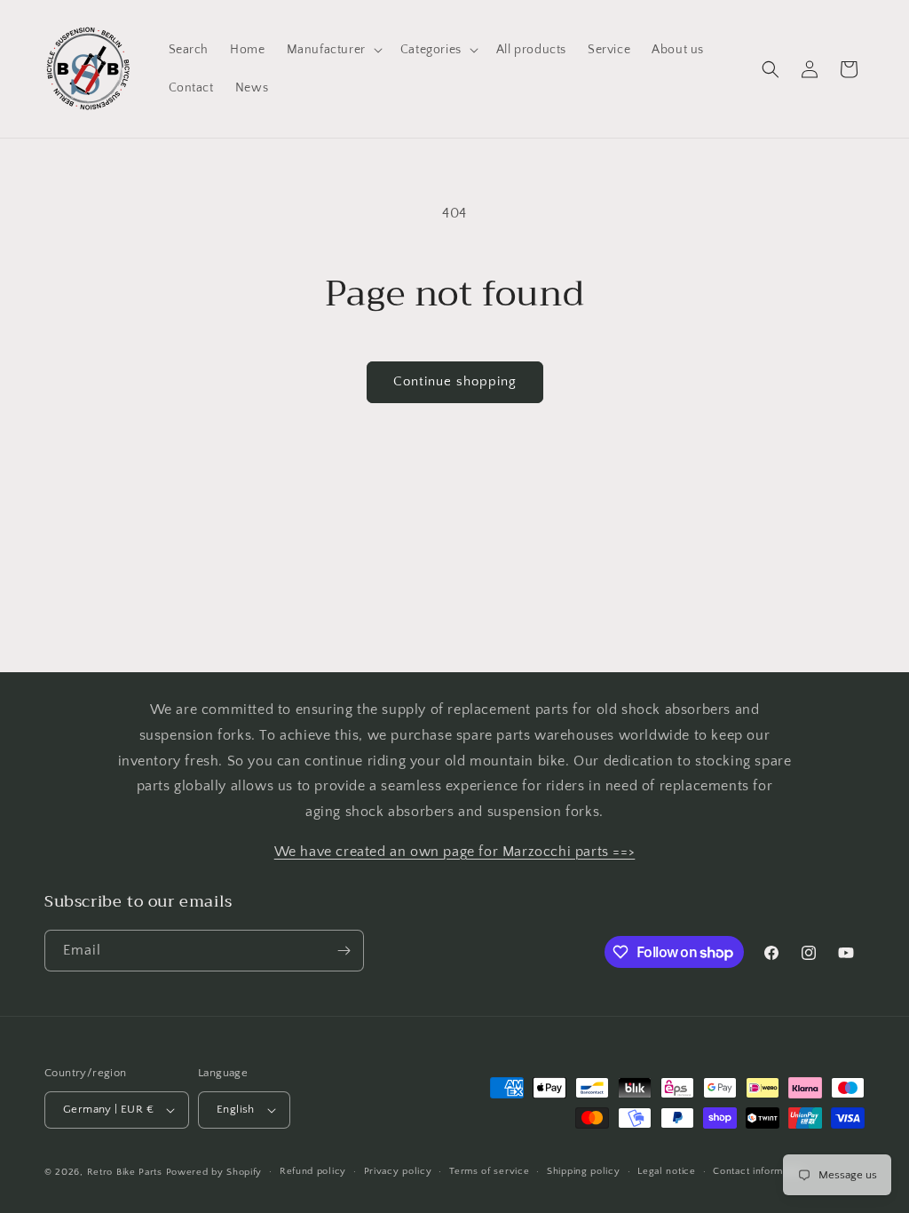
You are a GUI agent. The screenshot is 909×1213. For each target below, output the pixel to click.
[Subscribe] (343, 950)
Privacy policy (398, 1171)
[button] (333, 49)
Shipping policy (583, 1171)
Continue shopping (455, 381)
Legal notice (666, 1171)
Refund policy (313, 1171)
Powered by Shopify (214, 1172)
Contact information (759, 1171)
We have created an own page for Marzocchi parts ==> (455, 852)
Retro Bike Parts (124, 1172)
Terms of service (489, 1171)
